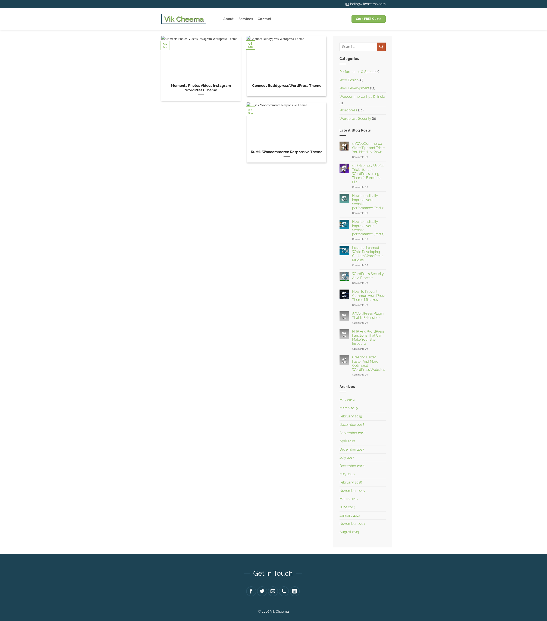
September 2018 (352, 433)
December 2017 (352, 449)
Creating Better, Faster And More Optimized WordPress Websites (368, 363)
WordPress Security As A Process (368, 276)
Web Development (354, 88)
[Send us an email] (273, 591)
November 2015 (352, 491)
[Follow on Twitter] (262, 591)
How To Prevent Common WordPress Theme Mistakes (368, 296)
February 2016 (351, 482)
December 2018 (352, 425)
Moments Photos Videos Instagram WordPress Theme (201, 87)
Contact (264, 19)
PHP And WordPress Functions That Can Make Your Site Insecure (368, 337)
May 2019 (347, 400)
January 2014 (350, 515)
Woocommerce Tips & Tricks (362, 97)
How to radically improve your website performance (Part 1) (368, 228)
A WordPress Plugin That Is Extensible (368, 315)
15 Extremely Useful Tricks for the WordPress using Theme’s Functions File (368, 174)
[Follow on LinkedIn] (295, 591)
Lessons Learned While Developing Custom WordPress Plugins (367, 254)
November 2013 (352, 524)
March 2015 (349, 499)
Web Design (349, 80)
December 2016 (352, 466)
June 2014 (347, 507)
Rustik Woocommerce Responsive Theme (286, 152)
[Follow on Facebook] (251, 591)
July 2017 (347, 457)
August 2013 (349, 532)
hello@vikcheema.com (367, 4)
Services (245, 19)
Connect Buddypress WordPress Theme (286, 85)
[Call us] (284, 591)
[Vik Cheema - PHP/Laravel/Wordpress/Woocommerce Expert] (183, 19)
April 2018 (347, 441)
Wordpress (348, 110)
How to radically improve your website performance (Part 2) (368, 202)
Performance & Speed (357, 72)
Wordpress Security (355, 119)
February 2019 (351, 416)
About (228, 19)
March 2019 (349, 408)
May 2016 (347, 474)
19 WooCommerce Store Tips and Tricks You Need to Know (368, 148)
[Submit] (381, 47)
